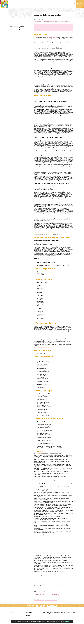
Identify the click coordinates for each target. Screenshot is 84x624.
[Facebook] (37, 606)
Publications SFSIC (54, 3)
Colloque (43, 11)
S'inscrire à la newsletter (52, 605)
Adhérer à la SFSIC (29, 612)
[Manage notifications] (81, 620)
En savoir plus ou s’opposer (60, 621)
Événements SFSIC (63, 3)
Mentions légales (29, 613)
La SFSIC (39, 3)
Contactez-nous (28, 610)
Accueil (35, 11)
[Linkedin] (44, 606)
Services (70, 3)
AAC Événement (39, 11)
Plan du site (28, 615)
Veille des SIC (45, 3)
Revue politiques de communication (43, 347)
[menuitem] (39, 4)
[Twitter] (41, 606)
